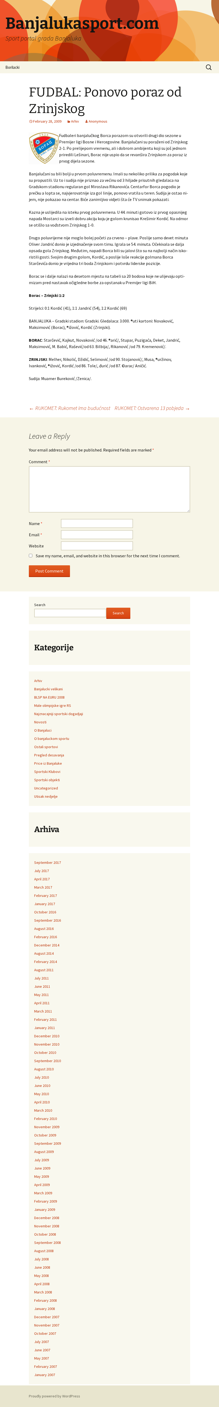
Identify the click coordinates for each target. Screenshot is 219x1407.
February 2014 (45, 961)
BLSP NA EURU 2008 (49, 697)
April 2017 (42, 879)
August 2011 (44, 969)
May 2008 (41, 1275)
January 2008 (44, 1308)
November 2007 (46, 1325)
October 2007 (45, 1333)
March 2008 (43, 1292)
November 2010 (46, 1044)
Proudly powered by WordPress (54, 1396)
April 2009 (42, 1184)
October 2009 (45, 1135)
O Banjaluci (43, 730)
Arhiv (75, 121)
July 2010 (41, 1077)
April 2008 (42, 1283)
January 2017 (44, 903)
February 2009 (45, 1201)
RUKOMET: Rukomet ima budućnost (69, 408)
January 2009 (44, 1209)
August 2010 (44, 1069)
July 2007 (41, 1341)
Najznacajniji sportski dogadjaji (58, 713)
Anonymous (98, 121)
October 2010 (45, 1052)
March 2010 (43, 1110)
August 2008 (44, 1250)
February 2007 (45, 1366)
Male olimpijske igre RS (52, 705)
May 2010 (41, 1093)
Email (35, 534)
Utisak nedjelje (46, 796)
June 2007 (42, 1350)
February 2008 (45, 1300)
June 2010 (42, 1085)
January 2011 (44, 1027)
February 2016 (45, 936)
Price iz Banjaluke (48, 763)
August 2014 (44, 953)
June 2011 (42, 986)
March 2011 (43, 1011)
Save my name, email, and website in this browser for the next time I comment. (108, 555)
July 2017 (41, 870)
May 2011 (41, 994)
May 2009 (41, 1176)
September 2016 (47, 920)
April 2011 (42, 1003)
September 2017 (47, 862)
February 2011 (45, 1019)
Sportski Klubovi (47, 771)
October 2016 (45, 912)
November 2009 (46, 1126)
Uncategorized (46, 788)
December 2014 (46, 945)
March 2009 (43, 1193)
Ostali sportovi (46, 746)
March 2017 (43, 887)
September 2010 (47, 1060)
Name (35, 523)
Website (36, 546)
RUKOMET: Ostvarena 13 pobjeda (152, 408)
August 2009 (44, 1151)
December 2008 (46, 1217)
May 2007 (41, 1358)
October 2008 (45, 1234)
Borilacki (12, 67)
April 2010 (42, 1102)
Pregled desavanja (49, 755)
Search (39, 604)
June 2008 (42, 1267)
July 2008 (41, 1259)
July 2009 (41, 1160)
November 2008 (46, 1226)
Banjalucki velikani (48, 689)
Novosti (40, 722)
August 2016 (44, 928)
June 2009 (42, 1168)
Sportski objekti (47, 779)
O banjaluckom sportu (51, 738)
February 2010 (45, 1118)
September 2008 (47, 1242)
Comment (39, 461)
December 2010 (46, 1036)
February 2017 (45, 895)
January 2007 (44, 1374)
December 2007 (46, 1317)
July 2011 (41, 978)
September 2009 (47, 1143)
